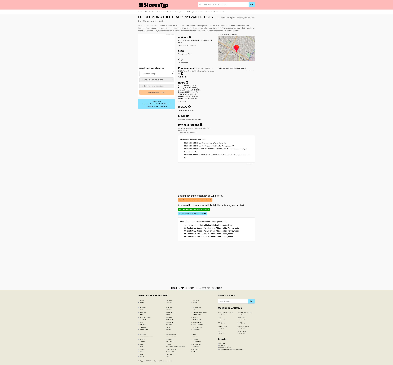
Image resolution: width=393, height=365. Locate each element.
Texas (193, 332)
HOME (174, 288)
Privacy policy (223, 345)
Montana (168, 327)
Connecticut (143, 329)
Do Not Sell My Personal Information (230, 349)
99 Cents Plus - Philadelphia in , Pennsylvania (208, 234)
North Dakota (170, 351)
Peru (193, 310)
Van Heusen (241, 318)
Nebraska (168, 329)
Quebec (194, 317)
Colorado (142, 327)
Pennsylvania (196, 307)
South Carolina (197, 324)
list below (171, 31)
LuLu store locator (231, 31)
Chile (140, 322)
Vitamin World (222, 327)
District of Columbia (145, 337)
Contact (221, 343)
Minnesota (169, 319)
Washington (196, 341)
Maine (167, 305)
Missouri (168, 324)
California (142, 319)
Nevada (168, 332)
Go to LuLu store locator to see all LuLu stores (194, 200)
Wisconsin (195, 346)
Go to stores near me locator (193, 209)
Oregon (194, 305)
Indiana (141, 351)
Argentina (142, 307)
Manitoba (168, 307)
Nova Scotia (169, 354)
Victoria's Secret (243, 327)
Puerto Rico (196, 314)
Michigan (168, 317)
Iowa (140, 354)
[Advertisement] (156, 50)
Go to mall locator (191, 214)
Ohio (167, 356)
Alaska (141, 302)
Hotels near (157, 103)
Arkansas (142, 312)
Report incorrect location (186, 45)
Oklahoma (195, 300)
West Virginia (196, 344)
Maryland (168, 310)
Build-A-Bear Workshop (225, 313)
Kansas (141, 356)
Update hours (182, 101)
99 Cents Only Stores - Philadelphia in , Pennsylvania (211, 228)
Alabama (141, 300)
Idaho (140, 346)
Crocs (221, 322)
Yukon (194, 351)
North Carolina (170, 349)
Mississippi (169, 322)
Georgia (141, 341)
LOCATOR (190, 288)
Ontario (194, 302)
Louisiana (168, 302)
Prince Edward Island (199, 312)
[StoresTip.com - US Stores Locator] (153, 5)
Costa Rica (142, 332)
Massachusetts (170, 312)
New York (168, 344)
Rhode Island (196, 319)
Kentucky (168, 300)
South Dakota (196, 327)
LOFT (221, 318)
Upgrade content (224, 347)
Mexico (168, 314)
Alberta (141, 305)
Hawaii (140, 344)
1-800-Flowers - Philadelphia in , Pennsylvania (208, 225)
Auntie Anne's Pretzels (245, 313)
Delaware (142, 334)
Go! (251, 4)
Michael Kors (242, 332)
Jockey (241, 322)
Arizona (141, 310)
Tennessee (195, 329)
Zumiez (221, 332)
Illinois (141, 349)
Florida (141, 339)
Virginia (194, 339)
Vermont (194, 337)
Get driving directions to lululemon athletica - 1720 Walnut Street (194, 130)
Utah (193, 334)
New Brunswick (170, 334)
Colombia (142, 324)
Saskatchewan (196, 322)
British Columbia (144, 317)
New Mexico (169, 341)
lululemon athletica (205, 143)
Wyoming (194, 349)
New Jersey (169, 339)
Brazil (140, 314)
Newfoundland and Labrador (175, 346)
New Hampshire (170, 337)
